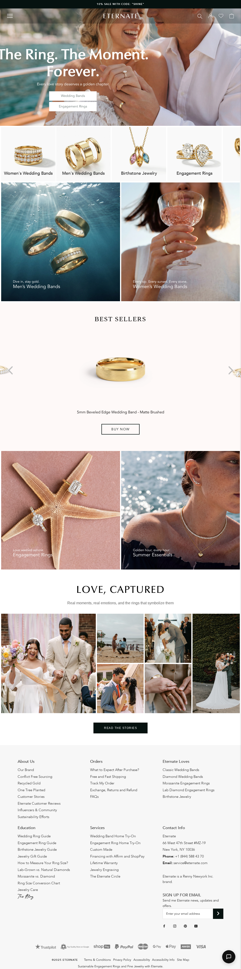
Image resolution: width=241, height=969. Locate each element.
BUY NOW (120, 429)
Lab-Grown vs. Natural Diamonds (44, 869)
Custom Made (101, 849)
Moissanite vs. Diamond (36, 876)
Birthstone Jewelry (177, 796)
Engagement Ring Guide (37, 843)
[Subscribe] (218, 914)
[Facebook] (164, 926)
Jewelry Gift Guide (32, 856)
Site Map (183, 960)
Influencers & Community (37, 810)
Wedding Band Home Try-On (113, 836)
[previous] (11, 370)
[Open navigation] (10, 16)
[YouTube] (195, 926)
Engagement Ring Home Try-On (115, 843)
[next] (229, 370)
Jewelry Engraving (104, 869)
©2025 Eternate (65, 960)
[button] (228, 956)
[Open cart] (231, 16)
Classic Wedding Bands (181, 769)
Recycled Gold (29, 783)
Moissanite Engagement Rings (186, 783)
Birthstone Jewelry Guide (37, 849)
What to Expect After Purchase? (114, 769)
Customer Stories (31, 796)
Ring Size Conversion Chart (39, 883)
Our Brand (26, 769)
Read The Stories (120, 728)
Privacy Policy (122, 960)
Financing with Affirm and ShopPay (117, 856)
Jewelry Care (28, 889)
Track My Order (102, 783)
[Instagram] (174, 926)
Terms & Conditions (97, 960)
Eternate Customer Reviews (39, 803)
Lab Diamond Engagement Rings (188, 790)
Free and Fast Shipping (108, 776)
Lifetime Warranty (104, 863)
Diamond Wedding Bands (183, 776)
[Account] (210, 16)
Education (26, 828)
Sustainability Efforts (33, 817)
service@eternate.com (190, 863)
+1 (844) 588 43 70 (189, 856)
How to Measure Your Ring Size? (43, 863)
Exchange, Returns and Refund (113, 790)
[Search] (199, 15)
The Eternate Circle (105, 876)
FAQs (94, 796)
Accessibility (141, 960)
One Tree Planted (31, 790)
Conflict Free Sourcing (35, 776)
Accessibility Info (163, 960)
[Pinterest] (185, 926)
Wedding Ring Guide (34, 836)
